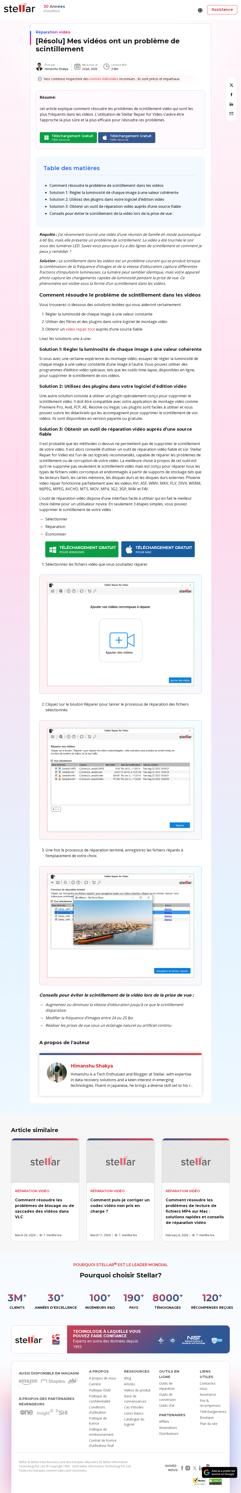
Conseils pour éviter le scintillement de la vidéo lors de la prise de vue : (111, 213)
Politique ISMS (100, 1390)
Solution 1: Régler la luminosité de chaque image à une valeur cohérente (113, 192)
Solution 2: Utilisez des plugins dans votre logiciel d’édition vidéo (106, 199)
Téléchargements (213, 1411)
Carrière (95, 1384)
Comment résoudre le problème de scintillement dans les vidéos (106, 185)
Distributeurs (169, 1433)
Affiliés (164, 1421)
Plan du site (208, 1423)
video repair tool (80, 329)
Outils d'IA (166, 1405)
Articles (129, 1384)
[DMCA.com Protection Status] (215, 1482)
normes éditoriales (104, 79)
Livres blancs (134, 1413)
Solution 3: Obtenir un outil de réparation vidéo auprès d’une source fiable (115, 206)
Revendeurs (168, 1427)
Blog (127, 1378)
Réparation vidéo (53, 32)
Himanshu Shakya (56, 69)
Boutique (207, 1417)
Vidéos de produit (137, 1390)
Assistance (208, 1394)
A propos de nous (102, 1378)
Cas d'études (134, 1407)
